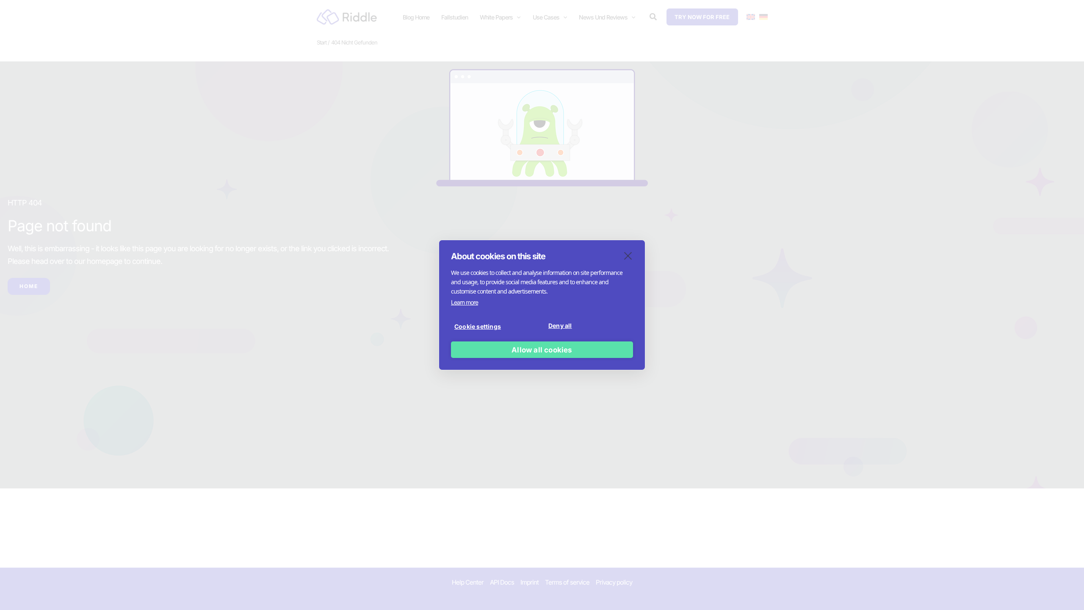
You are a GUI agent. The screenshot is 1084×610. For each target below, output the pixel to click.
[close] (628, 255)
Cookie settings (477, 326)
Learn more (464, 302)
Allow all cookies (542, 350)
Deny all (560, 325)
